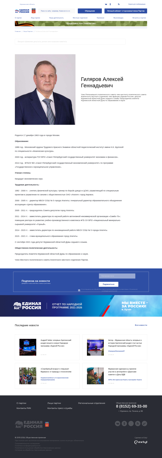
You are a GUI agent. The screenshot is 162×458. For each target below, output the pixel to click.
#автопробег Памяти (135, 380)
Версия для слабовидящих (136, 4)
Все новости (141, 325)
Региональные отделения (91, 403)
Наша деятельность (56, 18)
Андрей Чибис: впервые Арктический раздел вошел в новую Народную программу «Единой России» (56, 343)
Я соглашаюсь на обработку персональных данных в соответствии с (109, 290)
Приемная (100, 18)
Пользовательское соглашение (27, 443)
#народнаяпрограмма (48, 380)
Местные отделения (80, 18)
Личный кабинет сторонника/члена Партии (125, 11)
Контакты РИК (24, 408)
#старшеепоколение (62, 378)
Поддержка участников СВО (81, 23)
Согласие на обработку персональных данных (33, 450)
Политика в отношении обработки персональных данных (38, 448)
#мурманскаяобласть (48, 378)
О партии (18, 18)
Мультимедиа (118, 18)
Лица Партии (28, 31)
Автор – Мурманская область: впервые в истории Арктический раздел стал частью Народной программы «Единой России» (125, 343)
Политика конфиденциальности (27, 446)
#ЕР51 (110, 380)
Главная (18, 31)
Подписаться (108, 284)
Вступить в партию (139, 18)
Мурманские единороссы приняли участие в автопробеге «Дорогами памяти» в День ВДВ (122, 371)
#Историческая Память (120, 380)
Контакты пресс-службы (59, 408)
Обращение (90, 11)
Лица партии (35, 18)
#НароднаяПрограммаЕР (116, 351)
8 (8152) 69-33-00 (131, 406)
